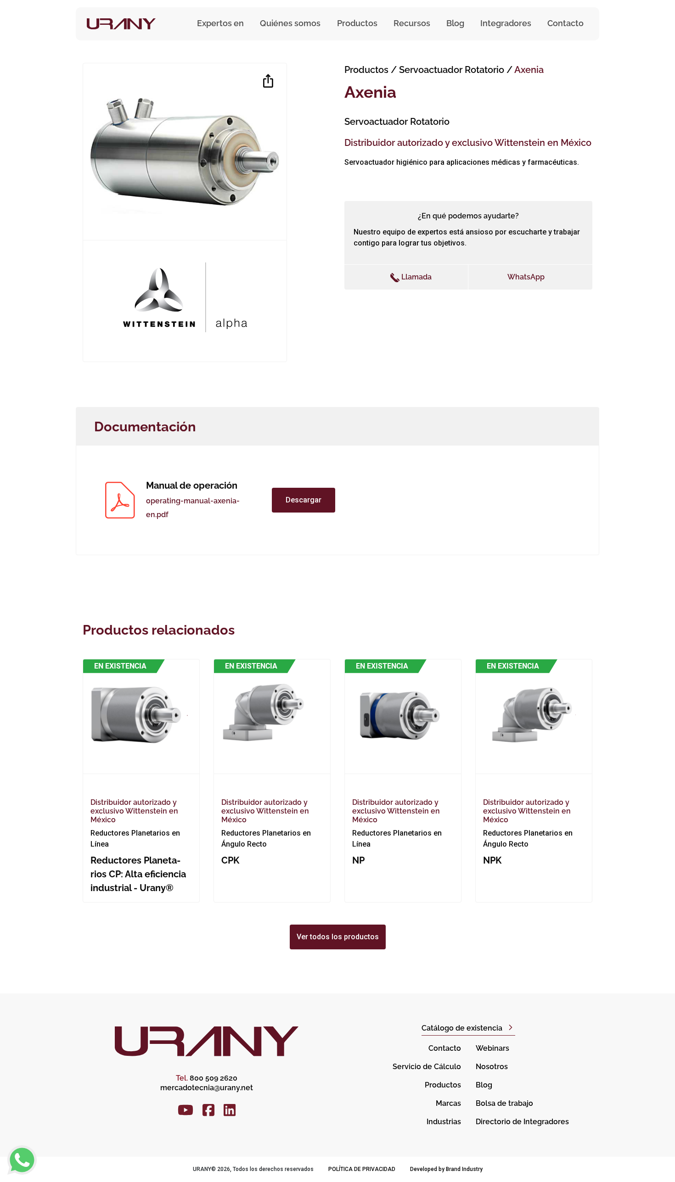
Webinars (492, 1048)
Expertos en (220, 23)
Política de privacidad (361, 1169)
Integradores (505, 23)
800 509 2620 (206, 1078)
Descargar (303, 500)
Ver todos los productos (338, 936)
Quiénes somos (290, 23)
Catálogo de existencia (462, 1028)
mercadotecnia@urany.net (206, 1087)
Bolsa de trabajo (504, 1103)
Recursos (412, 23)
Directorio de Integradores (522, 1121)
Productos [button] (357, 23)
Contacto (565, 23)
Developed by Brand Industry (446, 1169)
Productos (366, 69)
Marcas (448, 1103)
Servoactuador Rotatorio (452, 69)
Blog (455, 23)
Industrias (444, 1121)
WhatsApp (526, 277)
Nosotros (492, 1066)
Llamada (415, 277)
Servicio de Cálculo (427, 1066)
